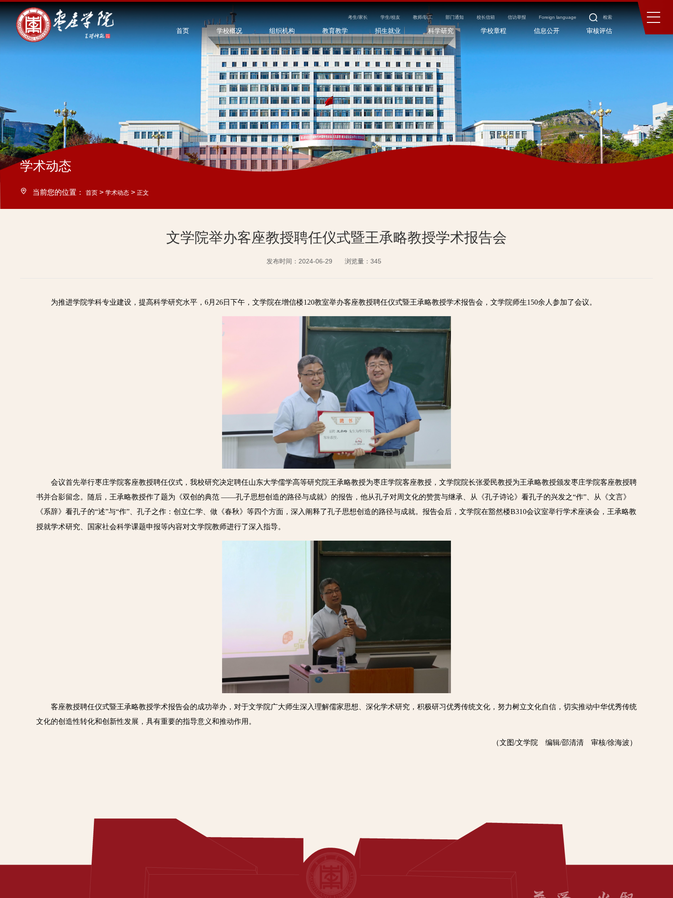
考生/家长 (280, 22)
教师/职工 (365, 22)
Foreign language (537, 22)
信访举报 (487, 22)
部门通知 (406, 22)
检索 (596, 22)
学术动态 (122, 192)
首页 (93, 192)
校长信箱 (446, 22)
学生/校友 (323, 22)
